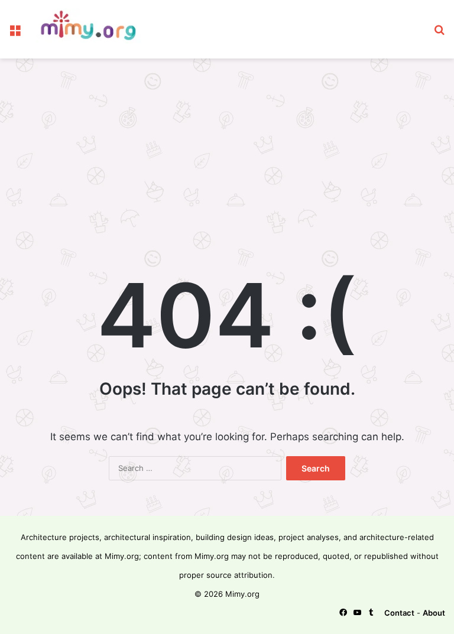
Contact (399, 612)
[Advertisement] (227, 153)
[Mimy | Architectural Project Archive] (92, 29)
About (434, 612)
